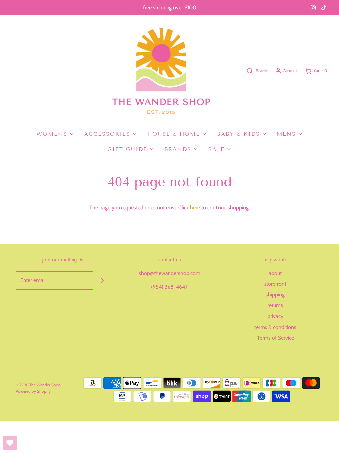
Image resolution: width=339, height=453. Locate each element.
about (275, 273)
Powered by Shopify (33, 391)
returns (275, 305)
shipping (275, 294)
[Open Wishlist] (10, 443)
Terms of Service (275, 338)
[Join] (102, 280)
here (195, 207)
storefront (275, 284)
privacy (275, 316)
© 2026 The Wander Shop (39, 384)
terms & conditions (275, 327)
